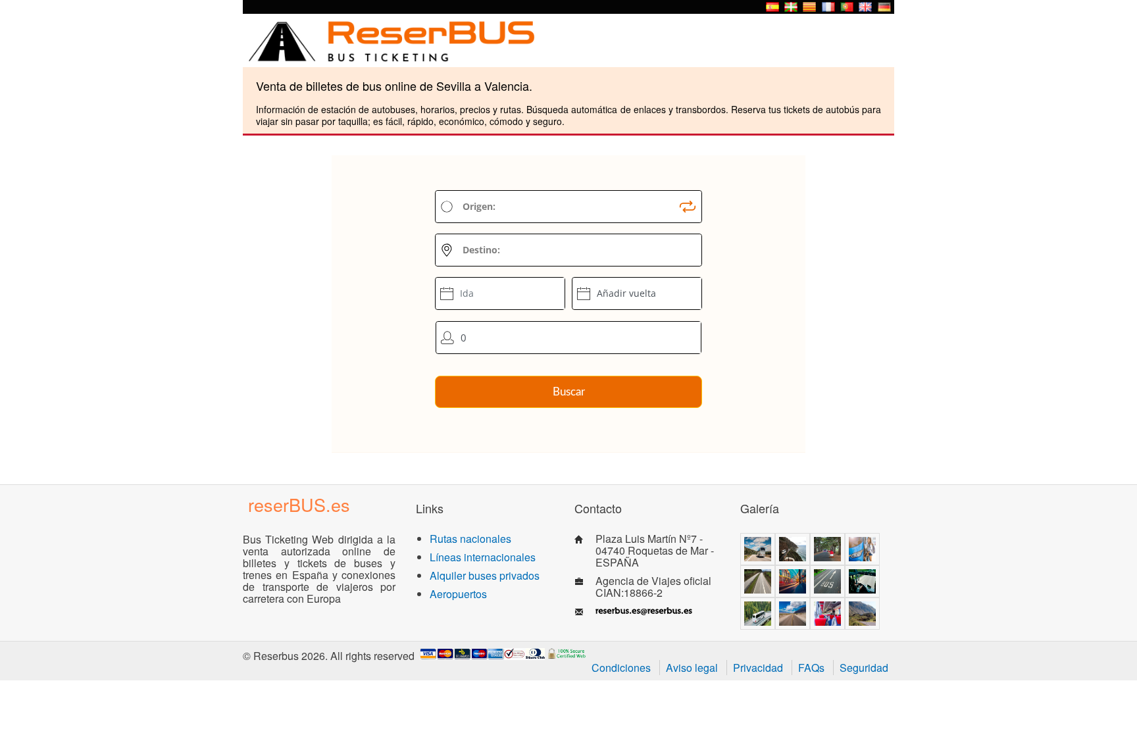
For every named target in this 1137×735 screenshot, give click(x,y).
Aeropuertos (458, 593)
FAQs (811, 667)
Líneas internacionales (483, 557)
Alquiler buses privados (485, 575)
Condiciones (621, 667)
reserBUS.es (299, 504)
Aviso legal (692, 667)
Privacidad (758, 667)
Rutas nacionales (470, 538)
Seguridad (864, 667)
